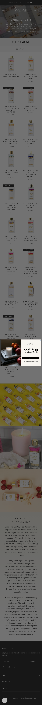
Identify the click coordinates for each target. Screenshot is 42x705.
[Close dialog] (39, 341)
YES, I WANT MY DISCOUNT (31, 358)
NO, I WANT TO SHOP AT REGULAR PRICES (31, 361)
